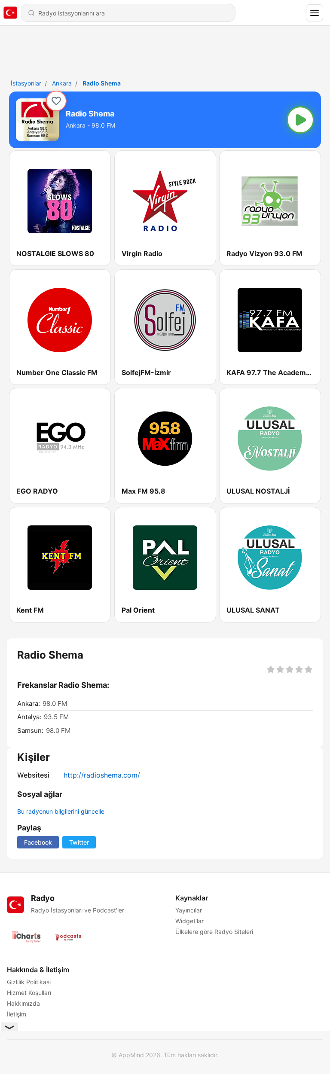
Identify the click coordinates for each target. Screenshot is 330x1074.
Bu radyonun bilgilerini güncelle (60, 811)
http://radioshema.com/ (102, 775)
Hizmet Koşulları (29, 992)
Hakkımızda (23, 1003)
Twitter (79, 842)
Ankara (62, 83)
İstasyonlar (26, 83)
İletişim (16, 1014)
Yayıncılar (188, 910)
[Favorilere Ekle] (56, 101)
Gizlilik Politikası (29, 982)
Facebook (38, 842)
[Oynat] (300, 120)
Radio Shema (101, 83)
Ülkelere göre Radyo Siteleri (214, 931)
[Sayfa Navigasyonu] (314, 12)
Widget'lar (189, 920)
